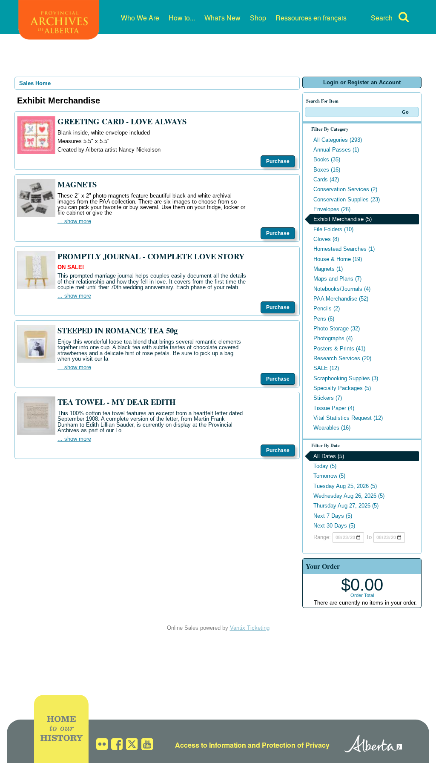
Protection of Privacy (296, 745)
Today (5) (324, 466)
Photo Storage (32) (336, 328)
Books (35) (326, 159)
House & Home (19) (337, 259)
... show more (74, 221)
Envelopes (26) (331, 209)
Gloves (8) (326, 239)
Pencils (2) (326, 308)
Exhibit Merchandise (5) (342, 219)
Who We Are (140, 18)
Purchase (278, 161)
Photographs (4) (333, 338)
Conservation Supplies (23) (346, 199)
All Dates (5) (328, 456)
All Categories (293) (337, 140)
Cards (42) (326, 179)
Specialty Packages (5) (342, 388)
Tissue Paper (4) (333, 408)
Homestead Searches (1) (344, 249)
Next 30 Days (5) (334, 525)
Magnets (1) (328, 269)
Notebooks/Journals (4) (341, 289)
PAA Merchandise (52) (340, 298)
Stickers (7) (327, 398)
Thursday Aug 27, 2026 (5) (346, 505)
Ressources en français (311, 18)
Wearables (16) (331, 428)
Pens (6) (323, 319)
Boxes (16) (326, 169)
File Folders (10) (333, 229)
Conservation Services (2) (345, 189)
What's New (222, 18)
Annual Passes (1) (336, 149)
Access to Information (210, 745)
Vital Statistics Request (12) (348, 418)
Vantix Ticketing (250, 628)
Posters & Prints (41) (339, 348)
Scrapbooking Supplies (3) (345, 378)
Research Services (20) (342, 358)
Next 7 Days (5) (332, 516)
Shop (258, 18)
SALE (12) (326, 368)
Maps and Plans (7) (337, 278)
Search (382, 18)
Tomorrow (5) (329, 476)
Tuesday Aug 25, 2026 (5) (345, 486)
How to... (182, 18)
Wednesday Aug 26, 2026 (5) (348, 496)
